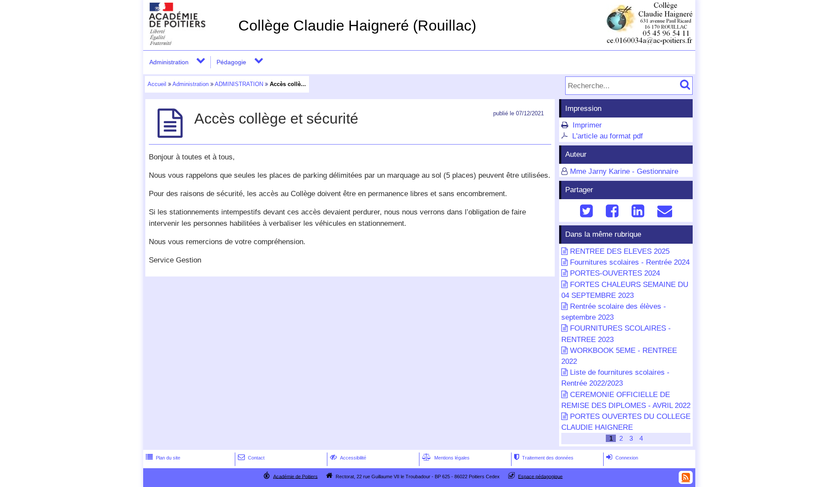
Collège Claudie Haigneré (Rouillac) (357, 25)
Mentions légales (446, 457)
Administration (169, 62)
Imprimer (587, 125)
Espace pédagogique (540, 476)
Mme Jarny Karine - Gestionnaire (624, 171)
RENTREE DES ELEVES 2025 (620, 251)
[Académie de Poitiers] (189, 42)
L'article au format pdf (607, 136)
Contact (251, 457)
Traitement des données (544, 457)
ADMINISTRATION (239, 84)
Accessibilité (348, 457)
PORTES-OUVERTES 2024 (615, 273)
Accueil (157, 84)
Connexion (622, 457)
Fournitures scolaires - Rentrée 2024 (630, 262)
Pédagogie (231, 62)
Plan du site (163, 457)
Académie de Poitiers (295, 476)
